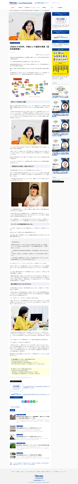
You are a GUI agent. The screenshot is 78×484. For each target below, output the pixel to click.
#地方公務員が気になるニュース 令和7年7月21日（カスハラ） (29, 428)
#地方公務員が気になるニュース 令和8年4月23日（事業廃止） (29, 455)
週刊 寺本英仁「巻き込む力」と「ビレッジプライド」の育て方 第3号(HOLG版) (32, 445)
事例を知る (20, 7)
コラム (52, 7)
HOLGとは (13, 471)
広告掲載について (48, 471)
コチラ (48, 10)
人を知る (12, 7)
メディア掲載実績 (55, 471)
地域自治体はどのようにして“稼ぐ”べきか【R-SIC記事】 (24, 464)
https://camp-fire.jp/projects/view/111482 (19, 360)
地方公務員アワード (28, 7)
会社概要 (17, 471)
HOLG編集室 (60, 7)
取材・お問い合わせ (31, 471)
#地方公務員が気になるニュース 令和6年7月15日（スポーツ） (29, 436)
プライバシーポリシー (63, 471)
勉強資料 (44, 7)
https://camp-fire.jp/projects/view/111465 (19, 370)
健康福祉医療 (17, 406)
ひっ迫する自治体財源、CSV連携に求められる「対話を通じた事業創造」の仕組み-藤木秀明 (31, 463)
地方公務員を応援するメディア (39, 480)
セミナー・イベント (36, 7)
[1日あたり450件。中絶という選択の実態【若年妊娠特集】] (31, 401)
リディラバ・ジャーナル (44, 54)
